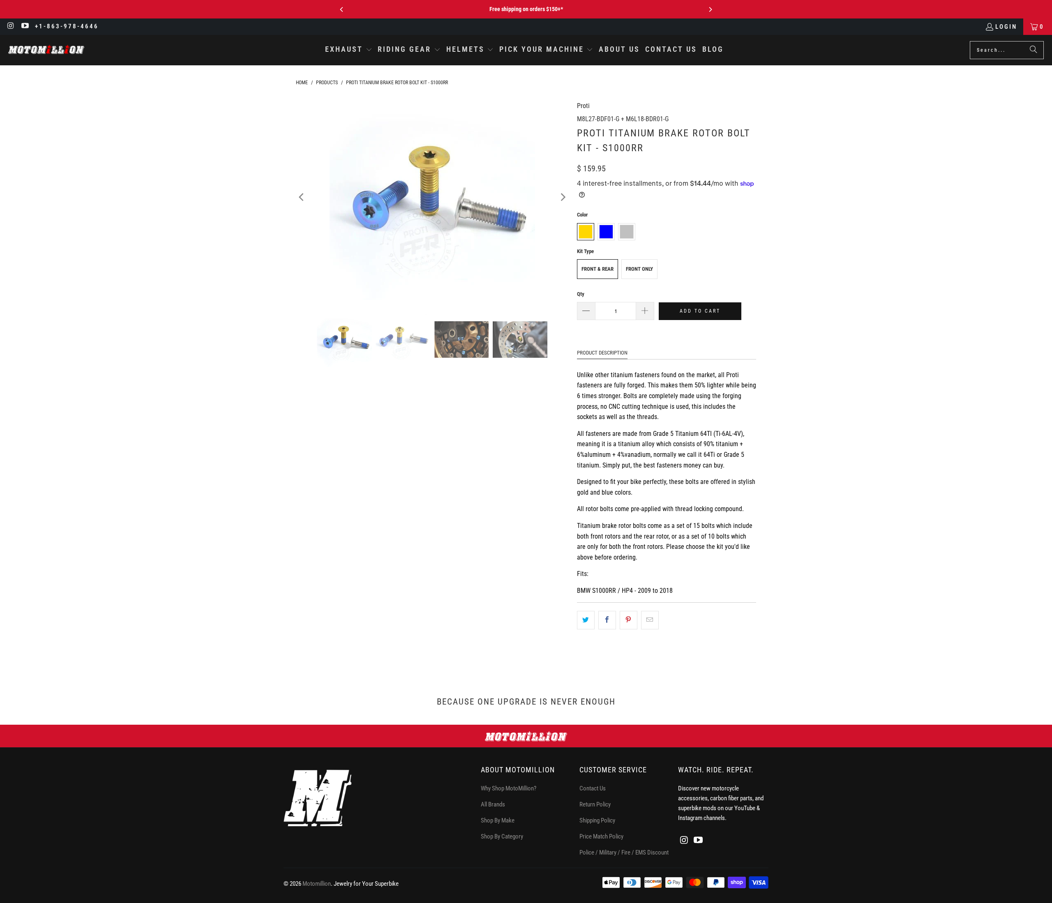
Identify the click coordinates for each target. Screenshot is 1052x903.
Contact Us (592, 788)
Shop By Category (502, 836)
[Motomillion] (46, 49)
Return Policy (595, 804)
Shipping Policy (597, 820)
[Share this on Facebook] (607, 620)
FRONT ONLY (639, 269)
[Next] (710, 9)
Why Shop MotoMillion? (508, 788)
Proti (583, 106)
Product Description (602, 353)
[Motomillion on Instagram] (10, 26)
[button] (348, 50)
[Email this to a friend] (650, 620)
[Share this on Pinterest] (628, 620)
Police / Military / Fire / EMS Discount (624, 852)
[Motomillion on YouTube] (25, 26)
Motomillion (316, 883)
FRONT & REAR (597, 269)
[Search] (1033, 50)
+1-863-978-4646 (67, 26)
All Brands (493, 804)
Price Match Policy (601, 836)
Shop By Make (497, 820)
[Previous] (342, 9)
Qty (580, 294)
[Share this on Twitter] (586, 620)
